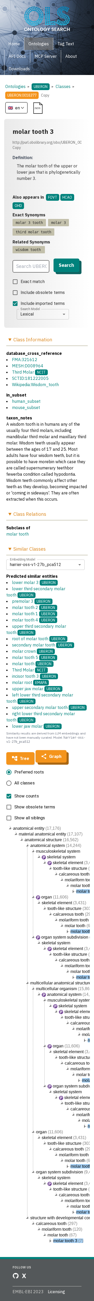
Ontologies (15, 86)
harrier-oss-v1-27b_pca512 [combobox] (35, 564)
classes (63, 86)
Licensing (56, 1291)
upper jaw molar (36, 688)
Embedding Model (22, 559)
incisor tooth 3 (34, 676)
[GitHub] (16, 1276)
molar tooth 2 (33, 607)
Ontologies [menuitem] (38, 43)
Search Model (30, 309)
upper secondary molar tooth (48, 707)
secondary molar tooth (42, 645)
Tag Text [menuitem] (65, 43)
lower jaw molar (36, 726)
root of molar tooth (38, 638)
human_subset (26, 401)
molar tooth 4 (33, 620)
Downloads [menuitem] (19, 68)
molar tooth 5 (33, 657)
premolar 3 (31, 601)
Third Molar (23, 372)
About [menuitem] (71, 56)
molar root (29, 682)
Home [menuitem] (14, 43)
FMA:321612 (24, 359)
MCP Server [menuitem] (45, 56)
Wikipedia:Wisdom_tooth (35, 384)
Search (66, 265)
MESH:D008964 (27, 365)
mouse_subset (26, 407)
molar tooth (17, 534)
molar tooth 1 (33, 613)
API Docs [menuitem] (17, 56)
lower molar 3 (34, 582)
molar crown (32, 651)
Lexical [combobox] (27, 314)
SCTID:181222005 (30, 378)
